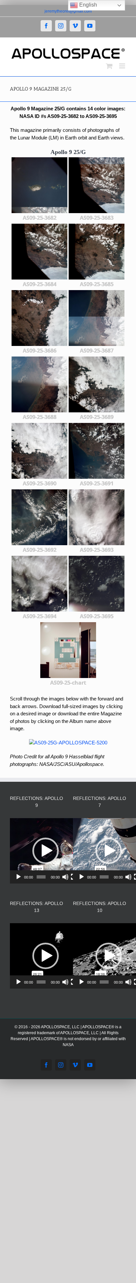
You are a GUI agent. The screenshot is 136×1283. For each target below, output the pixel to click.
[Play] (18, 877)
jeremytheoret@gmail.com (68, 11)
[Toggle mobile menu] (122, 65)
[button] (45, 851)
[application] (45, 851)
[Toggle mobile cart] (109, 65)
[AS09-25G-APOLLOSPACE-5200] (68, 742)
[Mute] (65, 877)
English (87, 5)
